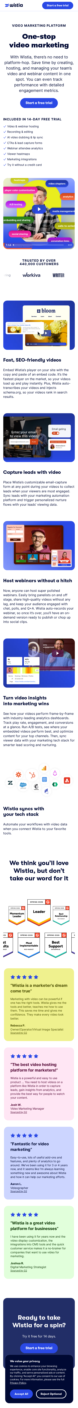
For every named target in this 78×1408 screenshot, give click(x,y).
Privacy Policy (18, 1382)
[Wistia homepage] (15, 5)
